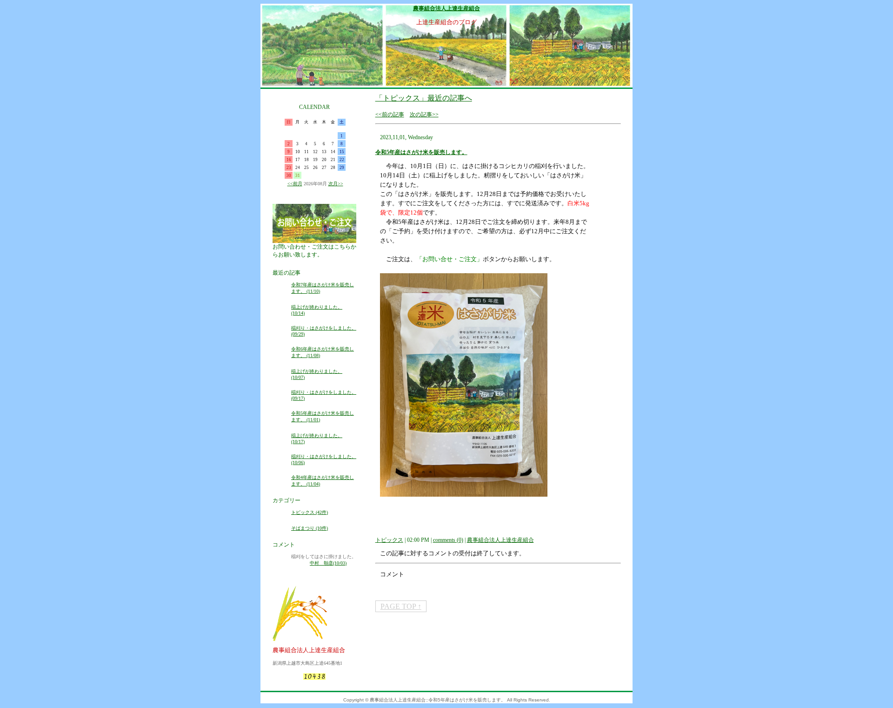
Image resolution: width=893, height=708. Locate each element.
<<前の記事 (389, 114)
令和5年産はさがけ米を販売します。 (421, 152)
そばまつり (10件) (309, 528)
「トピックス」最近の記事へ (423, 98)
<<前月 (294, 183)
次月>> (335, 183)
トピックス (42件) (309, 512)
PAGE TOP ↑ (400, 606)
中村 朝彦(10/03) (328, 563)
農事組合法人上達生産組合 (446, 8)
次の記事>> (424, 114)
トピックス (389, 540)
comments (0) (448, 540)
